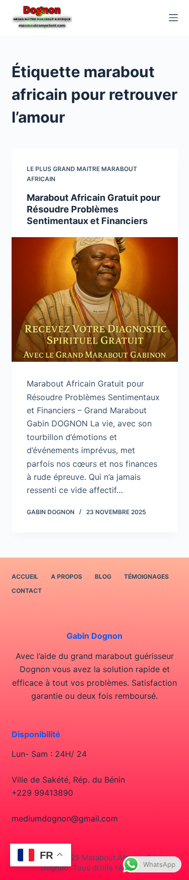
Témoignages (146, 576)
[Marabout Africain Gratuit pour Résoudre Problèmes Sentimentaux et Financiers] (95, 299)
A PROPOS (66, 576)
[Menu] (173, 17)
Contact (27, 590)
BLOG (103, 576)
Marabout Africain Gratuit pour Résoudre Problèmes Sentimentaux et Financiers (93, 209)
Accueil (25, 576)
